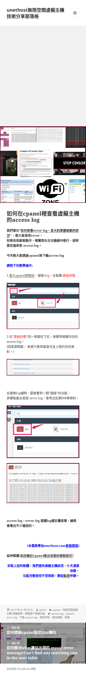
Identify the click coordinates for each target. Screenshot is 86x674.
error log (12, 617)
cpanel (56, 610)
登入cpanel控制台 (22, 275)
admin (42, 610)
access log (57, 613)
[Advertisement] (43, 71)
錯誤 (67, 617)
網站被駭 (57, 617)
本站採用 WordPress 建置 (21, 669)
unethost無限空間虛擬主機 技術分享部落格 (35, 13)
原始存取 (45, 617)
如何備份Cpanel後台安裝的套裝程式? (47, 556)
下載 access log (28, 617)
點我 (67, 576)
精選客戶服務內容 (35, 613)
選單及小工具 (75, 13)
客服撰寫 (72, 545)
